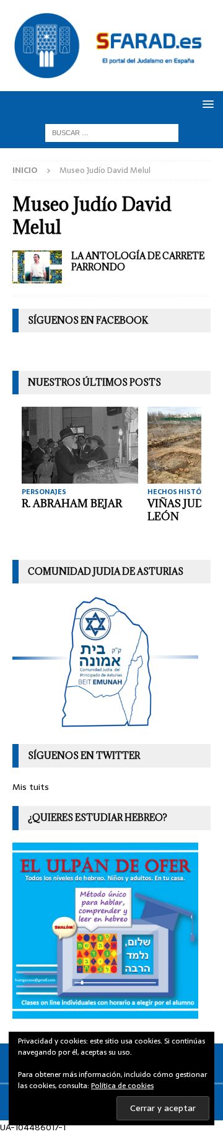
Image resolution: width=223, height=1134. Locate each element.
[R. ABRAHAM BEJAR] (80, 445)
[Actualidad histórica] (37, 266)
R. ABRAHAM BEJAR (72, 503)
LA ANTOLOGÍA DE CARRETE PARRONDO (137, 261)
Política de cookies (122, 1085)
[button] (206, 103)
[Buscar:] (111, 132)
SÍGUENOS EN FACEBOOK (88, 320)
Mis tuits (30, 787)
